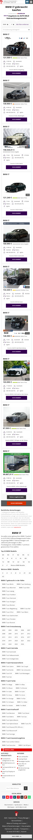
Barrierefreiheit (16, 821)
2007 (28, 630)
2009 (9, 634)
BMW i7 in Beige (7, 684)
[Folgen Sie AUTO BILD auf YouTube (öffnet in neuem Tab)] (7, 797)
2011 (22, 634)
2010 (16, 634)
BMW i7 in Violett (7, 705)
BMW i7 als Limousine (23, 670)
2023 (3, 644)
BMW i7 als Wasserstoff (9, 730)
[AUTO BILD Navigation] (31, 2)
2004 (9, 630)
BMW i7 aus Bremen (8, 605)
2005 (16, 630)
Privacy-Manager (23, 818)
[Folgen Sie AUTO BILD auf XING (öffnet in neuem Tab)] (14, 797)
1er (3, 562)
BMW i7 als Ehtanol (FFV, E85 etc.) (12, 727)
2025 (16, 644)
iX (19, 573)
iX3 (3, 576)
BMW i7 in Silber (22, 702)
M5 (23, 555)
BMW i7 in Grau (7, 695)
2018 (3, 641)
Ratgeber (20, 753)
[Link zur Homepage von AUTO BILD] (1, 2)
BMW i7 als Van (7, 677)
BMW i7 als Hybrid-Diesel (10, 724)
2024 (9, 644)
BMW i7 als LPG (26, 724)
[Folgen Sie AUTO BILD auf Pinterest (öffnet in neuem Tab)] (18, 797)
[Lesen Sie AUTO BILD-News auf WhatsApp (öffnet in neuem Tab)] (29, 797)
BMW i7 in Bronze (21, 688)
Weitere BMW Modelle (18, 565)
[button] (16, 29)
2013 (3, 637)
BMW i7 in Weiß (21, 705)
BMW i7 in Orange (7, 698)
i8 (11, 558)
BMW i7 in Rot (21, 698)
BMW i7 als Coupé (22, 666)
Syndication (18, 805)
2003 (3, 630)
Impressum (8, 829)
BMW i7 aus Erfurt (8, 612)
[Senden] (26, 788)
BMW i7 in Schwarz (8, 702)
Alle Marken (6, 2)
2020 (16, 641)
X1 (13, 555)
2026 (22, 644)
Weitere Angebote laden (16, 497)
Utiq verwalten (26, 826)
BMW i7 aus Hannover (9, 598)
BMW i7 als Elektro (8, 717)
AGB (5, 818)
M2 (18, 555)
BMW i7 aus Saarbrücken (10, 615)
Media (26, 805)
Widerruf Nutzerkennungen (11, 826)
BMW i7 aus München (9, 588)
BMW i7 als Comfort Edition (10, 742)
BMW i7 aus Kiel (25, 608)
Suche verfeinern (16, 503)
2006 (22, 630)
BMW (12, 2)
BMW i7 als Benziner (8, 713)
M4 (3, 555)
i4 (7, 558)
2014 (9, 637)
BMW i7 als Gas (22, 717)
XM (25, 558)
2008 (3, 634)
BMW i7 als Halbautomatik (10, 655)
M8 (8, 562)
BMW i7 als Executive (8, 745)
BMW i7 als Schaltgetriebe (10, 659)
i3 (2, 565)
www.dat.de (17, 527)
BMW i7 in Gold (20, 691)
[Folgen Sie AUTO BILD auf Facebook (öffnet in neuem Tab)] (3, 797)
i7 (15, 2)
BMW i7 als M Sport (25, 745)
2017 (28, 637)
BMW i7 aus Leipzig (8, 591)
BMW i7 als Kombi (7, 670)
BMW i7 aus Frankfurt (9, 594)
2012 (28, 634)
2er (18, 562)
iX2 (30, 573)
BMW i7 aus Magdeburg (9, 608)
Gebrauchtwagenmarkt (10, 1)
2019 (9, 641)
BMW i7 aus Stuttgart (9, 601)
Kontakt (16, 829)
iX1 (25, 573)
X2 (13, 562)
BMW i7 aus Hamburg (24, 584)
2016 (22, 637)
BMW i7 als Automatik (9, 652)
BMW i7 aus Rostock (8, 622)
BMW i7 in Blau (20, 684)
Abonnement (8, 805)
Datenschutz (12, 818)
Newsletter (16, 784)
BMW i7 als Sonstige (8, 734)
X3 (28, 555)
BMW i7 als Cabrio (8, 666)
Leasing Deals (22, 759)
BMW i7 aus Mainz (22, 612)
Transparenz (24, 829)
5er (29, 562)
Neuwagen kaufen (24, 761)
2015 (16, 637)
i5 (16, 558)
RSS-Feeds (11, 807)
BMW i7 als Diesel (23, 713)
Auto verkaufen (23, 756)
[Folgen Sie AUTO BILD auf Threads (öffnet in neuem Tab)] (21, 797)
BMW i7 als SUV (7, 673)
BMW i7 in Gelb (7, 691)
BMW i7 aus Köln (24, 588)
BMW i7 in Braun (7, 688)
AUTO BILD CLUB (21, 807)
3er (24, 562)
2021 (22, 641)
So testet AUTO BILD (13, 831)
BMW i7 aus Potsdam (9, 619)
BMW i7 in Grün (20, 695)
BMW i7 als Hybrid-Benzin (10, 720)
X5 (3, 558)
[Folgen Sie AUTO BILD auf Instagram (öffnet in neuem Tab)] (11, 797)
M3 (8, 555)
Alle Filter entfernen (22, 24)
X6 (20, 558)
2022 (28, 641)
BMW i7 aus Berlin (8, 584)
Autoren (23, 831)
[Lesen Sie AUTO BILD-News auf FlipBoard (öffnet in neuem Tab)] (25, 797)
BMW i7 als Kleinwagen (22, 673)
